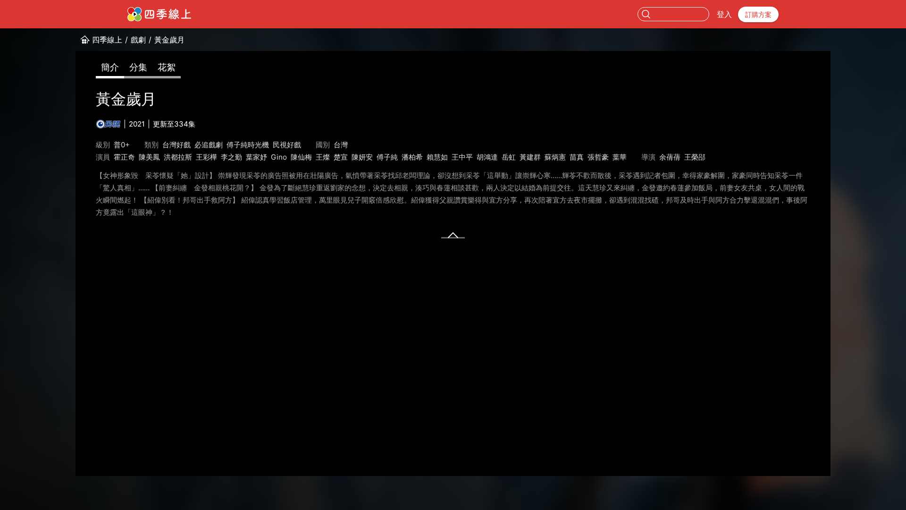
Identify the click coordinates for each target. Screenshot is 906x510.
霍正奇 (124, 157)
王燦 (323, 157)
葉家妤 (256, 157)
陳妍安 (362, 157)
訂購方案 (758, 14)
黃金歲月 (169, 39)
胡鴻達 (487, 157)
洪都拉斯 (178, 157)
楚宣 (341, 157)
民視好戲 (287, 144)
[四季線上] (159, 14)
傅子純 (387, 157)
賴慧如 (437, 157)
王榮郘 (694, 157)
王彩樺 (206, 157)
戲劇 (138, 39)
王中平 (462, 157)
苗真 (577, 157)
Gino (279, 157)
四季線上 (107, 39)
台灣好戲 (176, 144)
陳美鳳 (149, 157)
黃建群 (530, 157)
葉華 (619, 157)
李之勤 (231, 157)
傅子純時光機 (247, 144)
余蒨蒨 (669, 157)
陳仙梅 (301, 157)
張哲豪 (598, 157)
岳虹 (509, 157)
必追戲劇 (208, 144)
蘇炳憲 (555, 157)
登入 (724, 14)
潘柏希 (412, 157)
